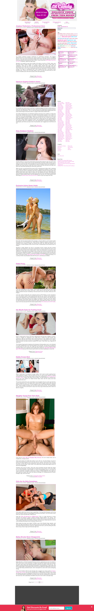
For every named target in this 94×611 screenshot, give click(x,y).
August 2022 (60, 127)
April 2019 (68, 123)
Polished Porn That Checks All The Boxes (66, 165)
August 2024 (60, 109)
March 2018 (68, 132)
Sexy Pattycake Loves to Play (64, 162)
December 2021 (61, 134)
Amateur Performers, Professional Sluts (30, 26)
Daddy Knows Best (23, 357)
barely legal (72, 35)
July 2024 (60, 110)
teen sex (68, 47)
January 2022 (60, 133)
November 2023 (61, 114)
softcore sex (74, 44)
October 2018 (68, 128)
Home (59, 26)
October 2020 (68, 106)
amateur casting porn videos (68, 33)
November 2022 (61, 125)
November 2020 (69, 105)
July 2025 (60, 104)
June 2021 (60, 141)
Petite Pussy (20, 264)
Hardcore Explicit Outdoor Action (28, 82)
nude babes (60, 43)
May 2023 (60, 118)
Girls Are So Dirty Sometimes (26, 481)
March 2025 (60, 105)
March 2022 (60, 131)
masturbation (74, 41)
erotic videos (75, 38)
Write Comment (38, 77)
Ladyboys (59, 149)
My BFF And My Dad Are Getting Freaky (66, 161)
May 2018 (68, 131)
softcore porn (60, 44)
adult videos (60, 33)
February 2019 (69, 125)
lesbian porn (60, 41)
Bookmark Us (64, 26)
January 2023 (60, 123)
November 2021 (61, 136)
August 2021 (60, 139)
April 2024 (60, 111)
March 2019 (68, 124)
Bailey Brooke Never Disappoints (28, 537)
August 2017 (68, 139)
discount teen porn (64, 38)
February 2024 (61, 113)
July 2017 (67, 140)
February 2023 (61, 122)
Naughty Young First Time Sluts (27, 396)
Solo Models (70, 147)
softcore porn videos (67, 44)
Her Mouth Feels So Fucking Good (28, 310)
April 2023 (60, 119)
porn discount (71, 43)
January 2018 (68, 134)
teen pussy (63, 47)
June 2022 (60, 128)
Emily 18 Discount (28, 22)
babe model (68, 35)
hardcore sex (71, 40)
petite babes (64, 43)
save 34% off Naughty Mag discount (32, 457)
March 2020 (68, 113)
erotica (70, 38)
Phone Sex (70, 145)
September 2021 (61, 138)
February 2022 (61, 132)
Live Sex (59, 150)
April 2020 (68, 112)
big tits (76, 35)
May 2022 (60, 129)
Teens (41, 351)
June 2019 (68, 120)
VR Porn (69, 149)
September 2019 (69, 117)
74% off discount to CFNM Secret (29, 516)
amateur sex (62, 35)
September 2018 (69, 129)
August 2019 (68, 118)
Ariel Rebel (36, 22)
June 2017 (68, 141)
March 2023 (60, 120)
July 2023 (60, 117)
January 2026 (60, 102)
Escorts (59, 148)
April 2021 (68, 102)
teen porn (68, 45)
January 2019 (68, 126)
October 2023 (60, 115)
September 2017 (69, 138)
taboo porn (62, 45)
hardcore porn (62, 40)
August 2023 (60, 116)
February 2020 (69, 114)
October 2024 (60, 107)
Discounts (39, 76)
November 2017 (69, 136)
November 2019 (69, 115)
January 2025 (60, 106)
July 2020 (67, 110)
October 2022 (60, 126)
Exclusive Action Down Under (27, 185)
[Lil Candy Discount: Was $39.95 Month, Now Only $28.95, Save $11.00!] (47, 20)
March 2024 (60, 112)
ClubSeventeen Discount (57, 22)
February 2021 (69, 103)
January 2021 (68, 104)
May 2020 (68, 111)
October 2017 (68, 137)
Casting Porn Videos (37, 475)
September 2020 (69, 107)
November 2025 (61, 103)
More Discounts (61, 155)
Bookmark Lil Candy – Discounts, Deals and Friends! (36, 27)
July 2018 (67, 130)
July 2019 (67, 119)
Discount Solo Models (45, 22)
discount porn (66, 36)
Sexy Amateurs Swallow (24, 131)
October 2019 (68, 116)
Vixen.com (73, 47)
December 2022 (61, 124)
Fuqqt (67, 22)
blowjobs (60, 36)
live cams (70, 41)
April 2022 (60, 130)
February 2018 (69, 133)
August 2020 (68, 109)
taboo (59, 45)
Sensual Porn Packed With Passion (65, 160)
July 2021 (60, 140)
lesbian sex (65, 41)
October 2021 (60, 137)
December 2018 (69, 127)
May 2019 (68, 122)
